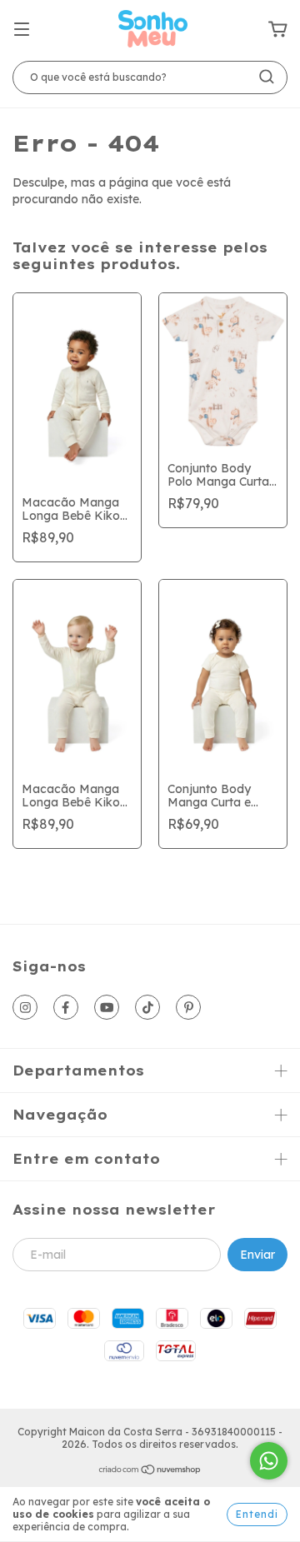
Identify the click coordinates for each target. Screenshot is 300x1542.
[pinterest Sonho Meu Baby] (188, 1007)
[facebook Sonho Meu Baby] (65, 1007)
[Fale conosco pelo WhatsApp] (269, 1461)
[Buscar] (266, 76)
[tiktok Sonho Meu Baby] (147, 1007)
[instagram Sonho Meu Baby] (25, 1007)
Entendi (257, 1514)
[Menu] (21, 29)
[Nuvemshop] (150, 1471)
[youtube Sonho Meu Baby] (106, 1007)
